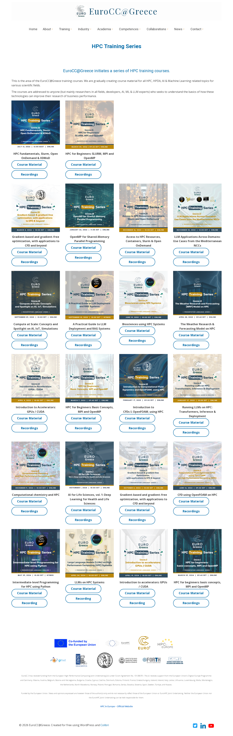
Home (33, 29)
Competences (129, 29)
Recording (29, 603)
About (47, 29)
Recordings (29, 174)
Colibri (104, 725)
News (178, 29)
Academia (104, 29)
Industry (83, 29)
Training (64, 29)
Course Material (29, 164)
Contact (196, 29)
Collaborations (156, 29)
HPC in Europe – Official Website (116, 706)
